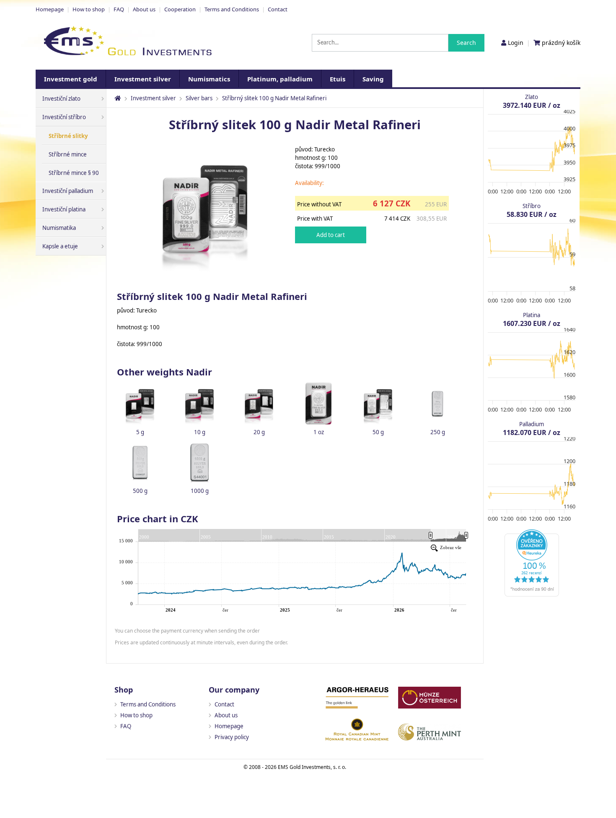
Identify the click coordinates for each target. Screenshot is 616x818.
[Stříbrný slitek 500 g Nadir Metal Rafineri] (140, 462)
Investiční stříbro (64, 117)
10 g (199, 432)
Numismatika (59, 228)
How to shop (88, 9)
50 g (378, 432)
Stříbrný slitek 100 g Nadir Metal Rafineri (274, 98)
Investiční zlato (61, 98)
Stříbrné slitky (68, 136)
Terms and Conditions (231, 9)
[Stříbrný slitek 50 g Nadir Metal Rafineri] (378, 403)
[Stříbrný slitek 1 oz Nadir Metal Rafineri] (318, 403)
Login (515, 43)
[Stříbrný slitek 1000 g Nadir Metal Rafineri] (199, 462)
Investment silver (142, 79)
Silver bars (199, 98)
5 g (140, 432)
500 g (140, 491)
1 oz (318, 432)
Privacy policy (232, 737)
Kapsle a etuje (60, 246)
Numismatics (209, 79)
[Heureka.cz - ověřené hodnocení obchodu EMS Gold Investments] (532, 594)
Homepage (50, 9)
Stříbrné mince (68, 154)
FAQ (119, 9)
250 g (437, 432)
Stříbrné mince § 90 (74, 173)
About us (144, 9)
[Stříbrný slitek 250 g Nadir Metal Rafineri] (437, 403)
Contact (277, 9)
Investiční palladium (67, 191)
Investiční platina (63, 209)
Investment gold (70, 79)
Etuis (337, 79)
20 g (259, 432)
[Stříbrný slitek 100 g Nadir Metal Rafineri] (205, 273)
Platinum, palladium (280, 79)
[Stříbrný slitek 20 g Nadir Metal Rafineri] (259, 403)
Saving (373, 79)
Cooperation (180, 9)
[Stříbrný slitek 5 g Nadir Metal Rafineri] (140, 403)
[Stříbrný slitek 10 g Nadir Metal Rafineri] (199, 403)
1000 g (200, 491)
